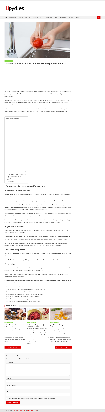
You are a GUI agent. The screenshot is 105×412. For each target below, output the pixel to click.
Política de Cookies (21, 410)
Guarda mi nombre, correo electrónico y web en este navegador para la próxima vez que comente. (32, 398)
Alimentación (12, 17)
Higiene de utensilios (14, 178)
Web (8, 392)
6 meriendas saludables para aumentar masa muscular (14, 347)
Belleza (21, 17)
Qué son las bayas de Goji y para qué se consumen (38, 326)
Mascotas (49, 17)
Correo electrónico (11, 385)
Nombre (9, 378)
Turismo (71, 17)
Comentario (10, 362)
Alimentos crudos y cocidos (15, 176)
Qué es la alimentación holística (15, 325)
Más (77, 17)
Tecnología (63, 17)
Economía (35, 17)
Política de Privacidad (32, 410)
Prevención (11, 181)
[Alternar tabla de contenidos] (25, 172)
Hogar (42, 17)
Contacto (14, 410)
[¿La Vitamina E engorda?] (61, 314)
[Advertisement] (38, 78)
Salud (55, 17)
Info (39, 410)
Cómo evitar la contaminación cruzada (16, 174)
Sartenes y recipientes (14, 180)
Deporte (27, 17)
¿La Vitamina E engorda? (58, 325)
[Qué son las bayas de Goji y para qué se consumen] (38, 314)
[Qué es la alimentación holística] (15, 314)
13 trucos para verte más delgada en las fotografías (64, 347)
